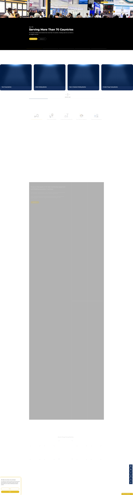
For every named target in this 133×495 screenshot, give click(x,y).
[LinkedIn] (130, 479)
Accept (10, 491)
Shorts (75, 2)
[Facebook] (130, 473)
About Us (56, 2)
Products (62, 2)
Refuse (10, 488)
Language (104, 2)
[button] (65, 95)
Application (69, 2)
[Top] (130, 482)
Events (80, 2)
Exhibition (86, 2)
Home (50, 2)
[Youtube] (130, 476)
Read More (36, 202)
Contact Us (93, 2)
